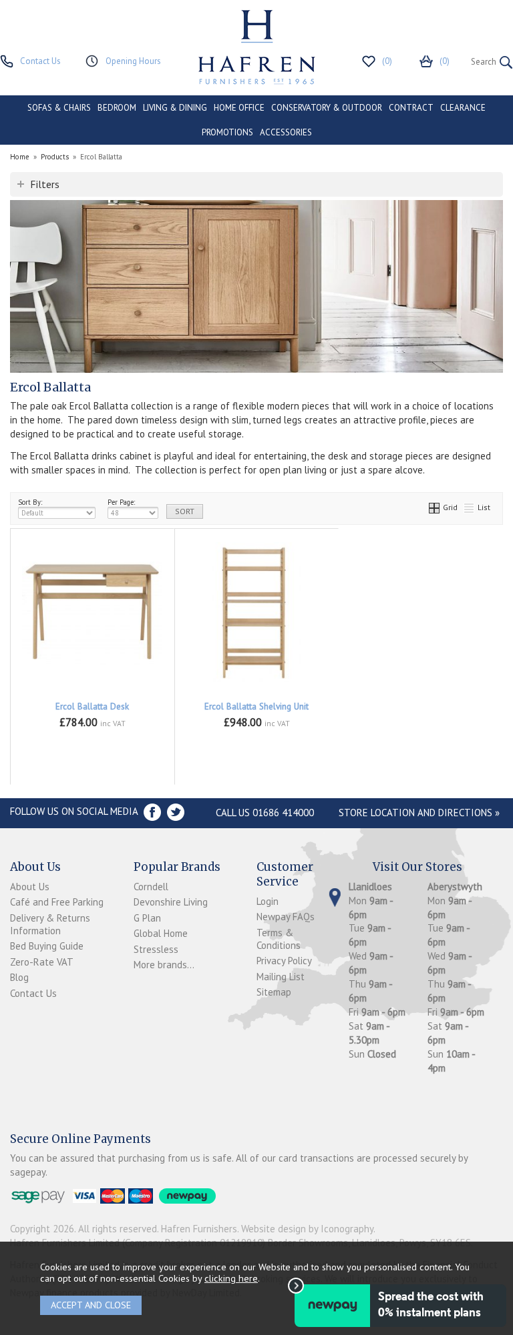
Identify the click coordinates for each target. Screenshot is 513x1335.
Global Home (161, 933)
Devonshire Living (171, 902)
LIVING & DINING (175, 107)
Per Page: (121, 502)
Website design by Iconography (307, 1228)
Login (267, 901)
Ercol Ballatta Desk (92, 706)
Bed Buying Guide (46, 946)
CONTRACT (411, 107)
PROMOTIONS (227, 132)
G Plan (147, 918)
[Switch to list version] (470, 507)
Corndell (151, 886)
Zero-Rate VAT (41, 962)
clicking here (231, 1278)
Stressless (156, 949)
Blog (19, 977)
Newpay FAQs (285, 916)
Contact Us (33, 993)
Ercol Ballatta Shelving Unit (256, 706)
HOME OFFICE (239, 107)
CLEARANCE (463, 107)
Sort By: (30, 502)
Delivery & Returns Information (50, 924)
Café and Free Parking (57, 902)
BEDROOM (117, 107)
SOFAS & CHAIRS (59, 107)
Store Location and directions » (419, 812)
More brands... (164, 964)
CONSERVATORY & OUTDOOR (326, 107)
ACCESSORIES (286, 132)
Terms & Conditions (278, 939)
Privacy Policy (284, 960)
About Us (29, 886)
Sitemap (273, 992)
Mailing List (280, 976)
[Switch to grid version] (435, 507)
